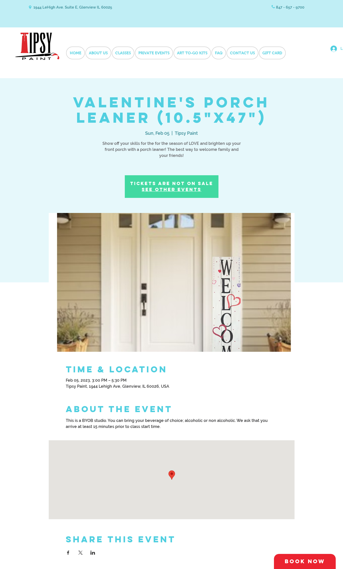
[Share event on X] (80, 553)
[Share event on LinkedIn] (92, 553)
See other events (171, 189)
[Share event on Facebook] (68, 553)
